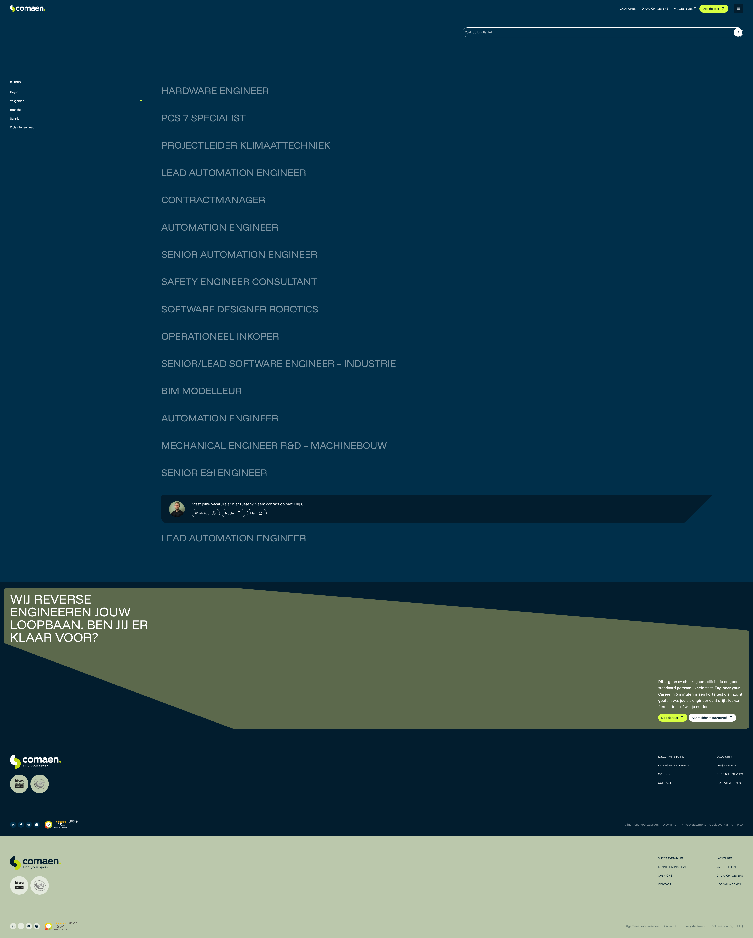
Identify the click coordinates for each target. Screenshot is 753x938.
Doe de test (710, 9)
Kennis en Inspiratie (673, 765)
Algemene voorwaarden (642, 824)
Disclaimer (670, 824)
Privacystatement (693, 824)
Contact (664, 783)
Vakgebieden (683, 8)
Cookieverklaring (721, 824)
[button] (738, 8)
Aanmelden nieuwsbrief (709, 718)
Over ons (665, 774)
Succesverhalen (671, 757)
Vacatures (628, 8)
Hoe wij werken (729, 783)
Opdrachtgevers (655, 8)
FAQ (740, 824)
